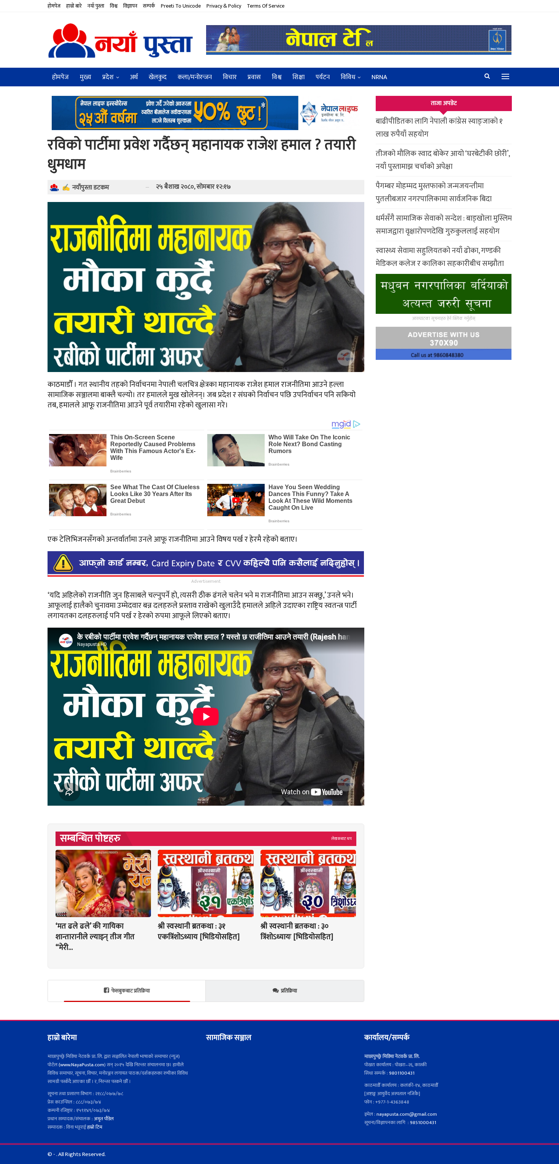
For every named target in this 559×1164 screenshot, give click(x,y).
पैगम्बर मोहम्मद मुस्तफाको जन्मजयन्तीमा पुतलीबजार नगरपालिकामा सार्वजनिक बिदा (434, 192)
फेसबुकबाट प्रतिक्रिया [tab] (130, 990)
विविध (348, 77)
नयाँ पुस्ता (95, 6)
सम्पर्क (149, 6)
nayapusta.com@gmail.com (406, 1114)
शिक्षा (298, 77)
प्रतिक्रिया (289, 990)
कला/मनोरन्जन (195, 77)
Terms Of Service (265, 6)
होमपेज (54, 6)
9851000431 (423, 1122)
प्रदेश (108, 77)
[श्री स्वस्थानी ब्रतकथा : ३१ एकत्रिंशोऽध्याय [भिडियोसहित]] (205, 883)
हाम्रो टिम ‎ (96, 1127)
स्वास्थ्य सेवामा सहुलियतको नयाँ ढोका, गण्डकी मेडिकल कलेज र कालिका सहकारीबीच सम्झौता (440, 257)
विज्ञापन (130, 6)
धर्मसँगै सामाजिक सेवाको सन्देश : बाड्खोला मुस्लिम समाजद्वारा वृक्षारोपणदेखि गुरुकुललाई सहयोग (444, 225)
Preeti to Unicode (181, 6)
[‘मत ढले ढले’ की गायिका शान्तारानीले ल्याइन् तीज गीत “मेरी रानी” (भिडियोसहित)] (103, 883)
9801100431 (401, 1073)
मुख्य (85, 77)
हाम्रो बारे (74, 6)
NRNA (379, 77)
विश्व (114, 6)
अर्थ (134, 77)
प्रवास (254, 77)
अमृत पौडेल (104, 1119)
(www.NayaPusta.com (81, 1065)
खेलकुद (158, 77)
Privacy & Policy (223, 6)
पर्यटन (323, 77)
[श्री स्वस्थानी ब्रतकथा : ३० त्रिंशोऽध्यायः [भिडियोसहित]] (308, 883)
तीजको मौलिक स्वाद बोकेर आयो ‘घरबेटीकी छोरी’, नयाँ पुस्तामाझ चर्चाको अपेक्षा (443, 160)
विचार (230, 77)
